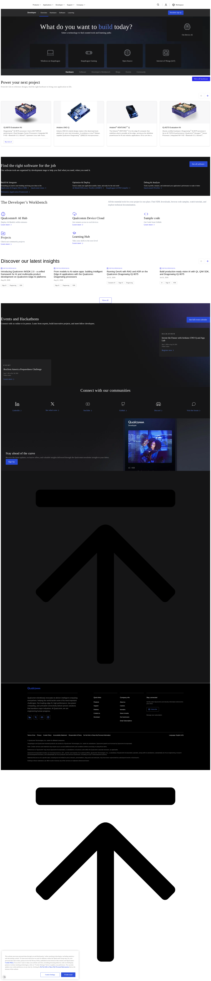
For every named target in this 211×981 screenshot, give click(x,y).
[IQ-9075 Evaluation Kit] (26, 123)
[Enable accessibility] (4, 977)
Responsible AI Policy (75, 735)
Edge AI (4, 285)
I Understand (68, 974)
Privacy (39, 735)
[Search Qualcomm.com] (158, 5)
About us (122, 702)
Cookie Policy (47, 735)
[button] (97, 735)
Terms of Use (31, 735)
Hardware (53, 13)
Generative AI (111, 283)
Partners (96, 709)
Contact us (97, 713)
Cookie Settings (50, 974)
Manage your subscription (154, 715)
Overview (44, 13)
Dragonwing (13, 285)
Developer (31, 13)
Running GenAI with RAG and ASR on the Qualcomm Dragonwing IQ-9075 (127, 272)
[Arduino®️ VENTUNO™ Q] (132, 123)
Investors (122, 709)
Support (96, 706)
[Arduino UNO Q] (79, 123)
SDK (21, 285)
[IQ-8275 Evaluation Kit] (185, 123)
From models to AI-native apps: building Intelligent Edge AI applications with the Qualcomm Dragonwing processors (78, 274)
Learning (71, 13)
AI (161, 283)
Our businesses (124, 717)
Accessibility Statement (60, 735)
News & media (124, 713)
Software (62, 13)
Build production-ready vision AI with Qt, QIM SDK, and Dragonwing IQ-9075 (184, 272)
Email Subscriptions (126, 721)
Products (96, 702)
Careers (122, 706)
